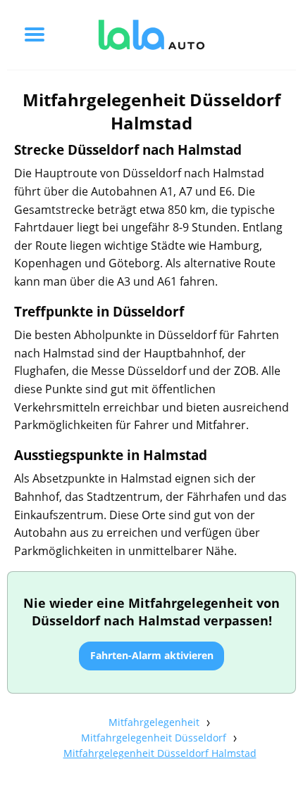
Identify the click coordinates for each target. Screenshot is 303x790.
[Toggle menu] (34, 34)
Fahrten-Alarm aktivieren (152, 655)
